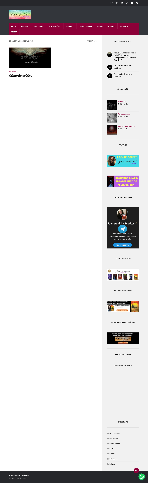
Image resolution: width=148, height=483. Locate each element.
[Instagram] (117, 3)
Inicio (13, 26)
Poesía (111, 448)
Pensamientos (114, 443)
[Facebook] (112, 3)
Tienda (14, 32)
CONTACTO (124, 26)
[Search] (137, 3)
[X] (122, 3)
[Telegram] (127, 3)
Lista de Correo (85, 26)
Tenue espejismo (124, 114)
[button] (141, 476)
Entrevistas (113, 438)
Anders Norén (21, 479)
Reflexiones (113, 459)
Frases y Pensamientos (126, 126)
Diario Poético (114, 433)
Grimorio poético (20, 75)
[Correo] (132, 3)
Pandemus (122, 101)
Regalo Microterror (106, 26)
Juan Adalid (23, 475)
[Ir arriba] (136, 470)
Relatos (12, 72)
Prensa (112, 454)
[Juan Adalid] (74, 14)
